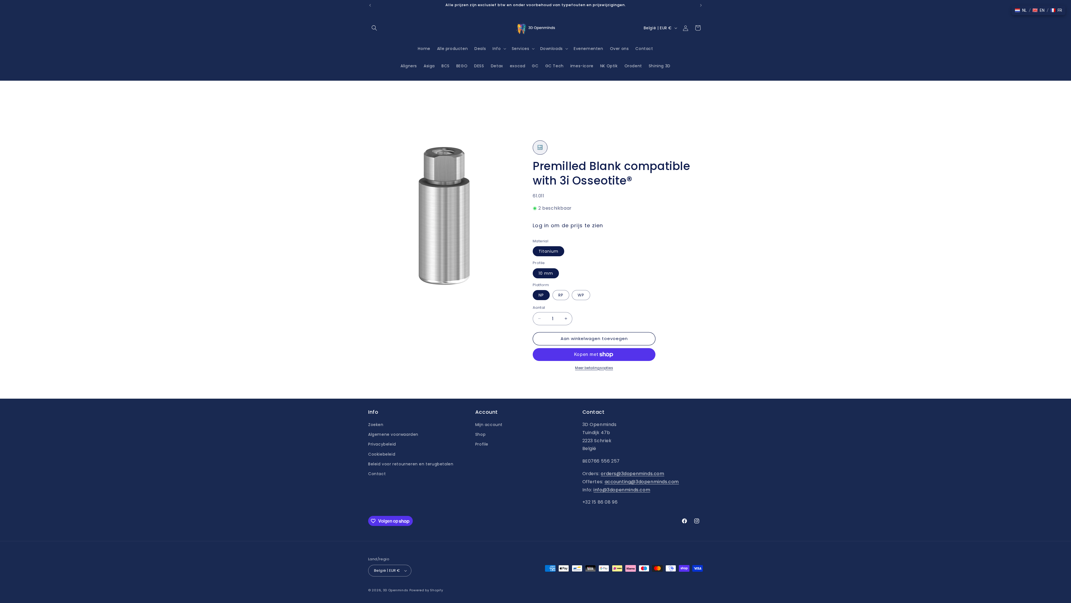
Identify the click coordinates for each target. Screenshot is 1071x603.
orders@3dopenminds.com (632, 473)
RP (560, 295)
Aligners (409, 66)
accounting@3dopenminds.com (642, 481)
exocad (517, 66)
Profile (481, 444)
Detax (497, 66)
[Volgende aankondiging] (701, 5)
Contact (377, 474)
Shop (480, 434)
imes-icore (582, 66)
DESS (479, 66)
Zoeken (375, 424)
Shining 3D (659, 66)
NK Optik (609, 66)
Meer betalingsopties (594, 367)
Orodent (633, 66)
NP (541, 295)
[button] (374, 28)
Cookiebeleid (381, 454)
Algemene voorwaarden (393, 434)
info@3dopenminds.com (622, 490)
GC (535, 66)
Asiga (429, 66)
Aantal (539, 307)
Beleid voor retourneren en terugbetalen (410, 464)
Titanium (548, 251)
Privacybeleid (382, 444)
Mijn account (489, 424)
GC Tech (554, 66)
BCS (446, 66)
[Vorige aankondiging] (370, 5)
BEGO (461, 66)
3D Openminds (395, 590)
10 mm (546, 273)
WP (581, 295)
